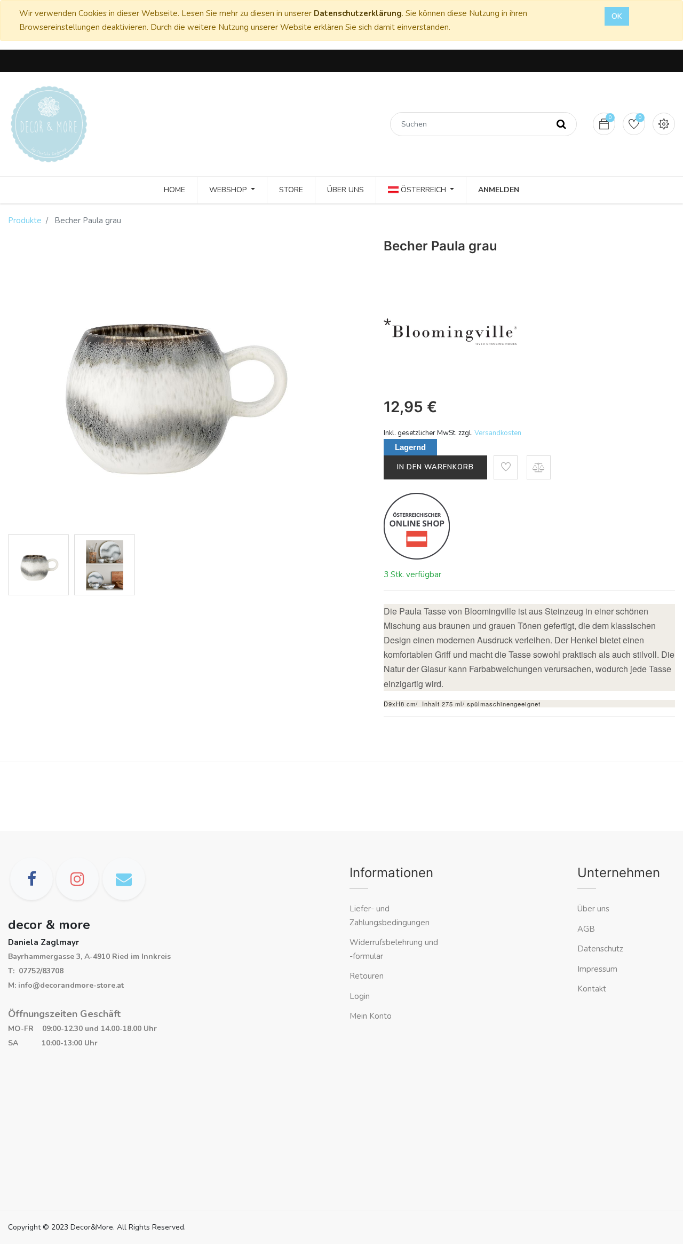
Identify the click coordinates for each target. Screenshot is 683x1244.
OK (616, 16)
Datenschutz (600, 948)
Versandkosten (497, 433)
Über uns (593, 908)
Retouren (367, 976)
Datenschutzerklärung (358, 13)
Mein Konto (371, 1016)
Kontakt (592, 988)
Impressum (598, 969)
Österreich (423, 190)
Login (360, 996)
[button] (506, 467)
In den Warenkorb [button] (435, 467)
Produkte (25, 220)
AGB (586, 929)
